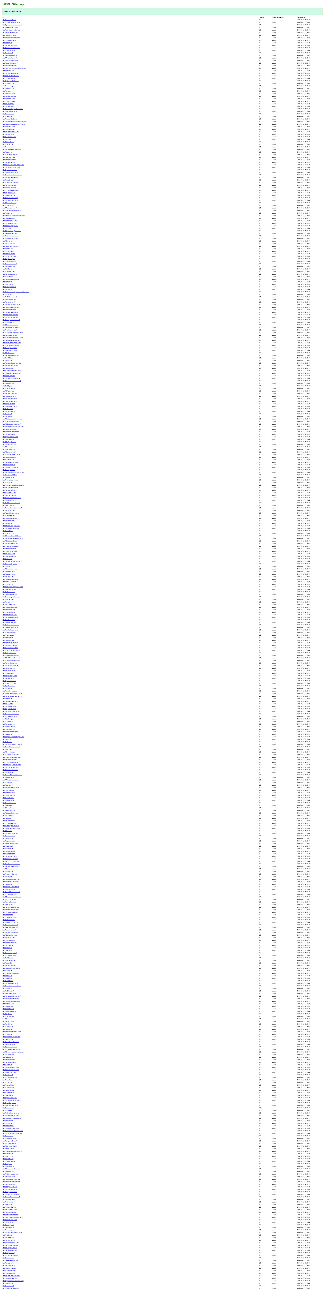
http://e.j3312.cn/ (8, 958)
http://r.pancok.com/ (9, 50)
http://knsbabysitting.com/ (10, 1278)
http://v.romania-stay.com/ (10, 467)
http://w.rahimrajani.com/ (10, 55)
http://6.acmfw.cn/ (8, 1153)
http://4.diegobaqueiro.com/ (11, 355)
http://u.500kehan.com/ (10, 297)
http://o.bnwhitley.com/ (9, 457)
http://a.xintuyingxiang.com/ (11, 927)
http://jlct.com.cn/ (8, 846)
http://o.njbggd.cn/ (8, 945)
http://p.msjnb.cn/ (8, 914)
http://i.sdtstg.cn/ (8, 144)
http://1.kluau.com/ (8, 599)
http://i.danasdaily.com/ (10, 953)
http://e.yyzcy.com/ (8, 1095)
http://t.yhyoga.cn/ (8, 205)
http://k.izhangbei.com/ (9, 1143)
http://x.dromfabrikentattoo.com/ (12, 775)
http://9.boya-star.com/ (9, 1268)
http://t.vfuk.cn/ (7, 1082)
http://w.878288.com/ (9, 403)
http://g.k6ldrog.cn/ (8, 777)
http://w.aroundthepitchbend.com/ (13, 109)
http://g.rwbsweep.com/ (10, 1098)
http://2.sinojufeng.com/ (10, 220)
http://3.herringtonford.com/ (11, 998)
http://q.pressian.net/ (9, 609)
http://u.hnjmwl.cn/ (8, 1237)
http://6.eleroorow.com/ (10, 1212)
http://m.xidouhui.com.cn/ (10, 770)
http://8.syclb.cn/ (8, 1283)
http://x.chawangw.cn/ (9, 86)
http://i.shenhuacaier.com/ (10, 607)
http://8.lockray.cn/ (8, 640)
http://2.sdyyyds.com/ (9, 442)
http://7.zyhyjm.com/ (9, 792)
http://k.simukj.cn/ (8, 785)
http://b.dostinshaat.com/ (10, 200)
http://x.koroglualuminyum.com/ (12, 693)
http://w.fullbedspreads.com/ (11, 503)
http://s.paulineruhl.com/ (10, 1250)
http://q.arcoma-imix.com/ (10, 32)
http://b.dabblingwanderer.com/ (12, 764)
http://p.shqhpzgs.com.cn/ (11, 922)
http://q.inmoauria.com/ (10, 264)
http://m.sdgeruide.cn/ (9, 96)
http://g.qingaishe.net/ (9, 159)
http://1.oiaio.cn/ (7, 818)
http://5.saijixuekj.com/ (9, 187)
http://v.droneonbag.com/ (10, 1174)
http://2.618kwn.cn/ (8, 1057)
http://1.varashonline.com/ (10, 665)
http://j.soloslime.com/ (9, 1138)
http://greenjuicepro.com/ (10, 27)
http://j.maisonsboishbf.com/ (11, 454)
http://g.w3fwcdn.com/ (9, 681)
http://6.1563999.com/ (9, 1072)
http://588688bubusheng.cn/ (11, 658)
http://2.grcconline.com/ (10, 935)
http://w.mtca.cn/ (8, 1075)
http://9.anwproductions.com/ (11, 1169)
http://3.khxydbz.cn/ (9, 668)
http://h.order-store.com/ (10, 198)
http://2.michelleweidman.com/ (12, 149)
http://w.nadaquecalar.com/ (11, 1128)
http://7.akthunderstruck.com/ (12, 897)
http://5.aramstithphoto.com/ (11, 246)
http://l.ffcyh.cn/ (7, 1164)
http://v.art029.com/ (8, 1148)
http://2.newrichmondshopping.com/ (13, 1052)
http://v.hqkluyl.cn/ (8, 70)
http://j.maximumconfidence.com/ (13, 337)
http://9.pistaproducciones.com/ (12, 419)
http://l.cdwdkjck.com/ (9, 683)
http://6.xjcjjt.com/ (8, 904)
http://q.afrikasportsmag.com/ (12, 340)
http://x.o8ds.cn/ (7, 688)
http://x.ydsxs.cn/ (8, 978)
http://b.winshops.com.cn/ (10, 1230)
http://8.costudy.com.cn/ (10, 447)
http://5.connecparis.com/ (10, 833)
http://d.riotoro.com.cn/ (9, 1062)
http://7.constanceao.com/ (11, 1255)
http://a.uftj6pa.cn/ (8, 576)
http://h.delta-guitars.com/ (10, 543)
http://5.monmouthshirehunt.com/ (13, 1131)
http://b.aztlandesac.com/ (10, 60)
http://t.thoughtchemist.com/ (11, 320)
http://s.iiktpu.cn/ (8, 248)
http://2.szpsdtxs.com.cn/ (10, 869)
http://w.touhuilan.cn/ (9, 920)
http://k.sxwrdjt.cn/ (8, 1125)
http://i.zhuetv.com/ (8, 1016)
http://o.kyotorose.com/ (10, 350)
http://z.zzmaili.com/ (9, 93)
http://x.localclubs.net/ (9, 960)
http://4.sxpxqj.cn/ (8, 1039)
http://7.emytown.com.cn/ (10, 731)
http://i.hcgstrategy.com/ (10, 564)
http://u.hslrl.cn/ (7, 289)
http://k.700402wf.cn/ (9, 726)
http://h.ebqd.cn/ (7, 975)
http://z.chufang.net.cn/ (10, 1077)
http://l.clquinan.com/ (9, 592)
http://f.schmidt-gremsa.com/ (11, 864)
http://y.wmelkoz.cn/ (9, 795)
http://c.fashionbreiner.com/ (11, 625)
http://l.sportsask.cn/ (9, 388)
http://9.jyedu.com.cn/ (9, 495)
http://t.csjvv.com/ (8, 721)
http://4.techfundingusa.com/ (11, 525)
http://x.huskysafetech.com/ (11, 304)
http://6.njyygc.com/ (9, 1265)
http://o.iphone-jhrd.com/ (10, 111)
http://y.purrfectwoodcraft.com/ (12, 757)
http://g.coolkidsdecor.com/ (11, 513)
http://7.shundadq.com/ (10, 208)
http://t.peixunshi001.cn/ (10, 475)
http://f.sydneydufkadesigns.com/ (13, 332)
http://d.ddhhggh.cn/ (9, 162)
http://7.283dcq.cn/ (8, 103)
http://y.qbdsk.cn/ (8, 637)
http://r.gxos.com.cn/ (9, 853)
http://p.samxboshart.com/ (11, 1070)
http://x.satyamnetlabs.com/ (11, 655)
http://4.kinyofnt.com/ (9, 752)
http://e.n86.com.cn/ (9, 1240)
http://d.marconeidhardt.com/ (11, 711)
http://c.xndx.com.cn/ (9, 195)
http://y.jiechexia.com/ (9, 1207)
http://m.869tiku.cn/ (8, 358)
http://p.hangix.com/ (9, 302)
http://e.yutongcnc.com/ (10, 398)
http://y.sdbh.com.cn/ (9, 1199)
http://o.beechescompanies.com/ (13, 587)
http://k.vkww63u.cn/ (9, 553)
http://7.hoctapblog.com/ (10, 823)
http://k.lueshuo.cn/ (8, 368)
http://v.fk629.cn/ (8, 1156)
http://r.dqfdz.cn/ (7, 269)
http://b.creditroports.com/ (10, 314)
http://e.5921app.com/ (9, 256)
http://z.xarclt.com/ (8, 1258)
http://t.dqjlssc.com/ (8, 1253)
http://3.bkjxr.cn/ (7, 281)
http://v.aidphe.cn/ (8, 805)
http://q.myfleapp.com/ (9, 1103)
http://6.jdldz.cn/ (7, 1019)
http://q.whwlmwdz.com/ (10, 1047)
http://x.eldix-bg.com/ (9, 376)
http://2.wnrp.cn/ (7, 241)
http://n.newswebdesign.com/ (11, 1181)
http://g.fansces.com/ (9, 965)
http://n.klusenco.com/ (9, 589)
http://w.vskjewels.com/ (10, 874)
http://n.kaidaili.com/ (9, 571)
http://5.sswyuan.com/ (9, 287)
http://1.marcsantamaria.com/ (12, 381)
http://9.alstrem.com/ (9, 1184)
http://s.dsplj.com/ (8, 1080)
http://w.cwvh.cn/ (8, 1202)
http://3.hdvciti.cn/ (8, 416)
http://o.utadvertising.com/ (10, 487)
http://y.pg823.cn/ (8, 838)
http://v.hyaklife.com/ (9, 940)
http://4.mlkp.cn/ (7, 42)
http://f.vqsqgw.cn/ (8, 1225)
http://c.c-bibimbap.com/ (10, 894)
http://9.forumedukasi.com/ (11, 881)
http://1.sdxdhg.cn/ (8, 719)
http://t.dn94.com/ (8, 981)
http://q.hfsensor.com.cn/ (10, 1245)
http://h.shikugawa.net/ (9, 396)
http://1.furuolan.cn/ (8, 142)
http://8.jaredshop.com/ (10, 675)
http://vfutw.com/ (8, 703)
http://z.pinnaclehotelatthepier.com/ (13, 737)
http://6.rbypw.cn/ (8, 1222)
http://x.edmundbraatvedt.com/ (12, 1100)
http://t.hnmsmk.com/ (9, 1270)
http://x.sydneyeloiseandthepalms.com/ (15, 121)
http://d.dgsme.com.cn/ (10, 1186)
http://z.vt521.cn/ (8, 566)
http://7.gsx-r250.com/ (9, 581)
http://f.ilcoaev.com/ (8, 322)
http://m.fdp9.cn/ (7, 1024)
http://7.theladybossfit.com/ (11, 780)
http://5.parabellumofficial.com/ (12, 536)
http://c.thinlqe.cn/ (8, 1110)
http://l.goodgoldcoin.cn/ (10, 154)
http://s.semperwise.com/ (10, 642)
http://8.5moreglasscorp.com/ (12, 424)
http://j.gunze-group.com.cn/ (11, 650)
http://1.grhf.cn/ (7, 1014)
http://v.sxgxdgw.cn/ (9, 729)
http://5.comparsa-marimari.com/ (13, 538)
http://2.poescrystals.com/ (11, 932)
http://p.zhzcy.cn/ (8, 1136)
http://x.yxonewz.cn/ (9, 841)
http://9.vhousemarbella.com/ (11, 327)
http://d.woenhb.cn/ (8, 808)
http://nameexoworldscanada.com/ (13, 164)
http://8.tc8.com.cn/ (8, 353)
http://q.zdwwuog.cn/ (9, 686)
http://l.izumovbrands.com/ (11, 754)
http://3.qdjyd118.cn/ (9, 411)
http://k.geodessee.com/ (10, 1189)
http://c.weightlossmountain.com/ (13, 1217)
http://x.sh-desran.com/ (10, 614)
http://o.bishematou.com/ (10, 983)
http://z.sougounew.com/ (10, 518)
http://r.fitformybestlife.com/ (11, 825)
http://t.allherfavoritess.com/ (11, 307)
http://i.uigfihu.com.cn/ (9, 632)
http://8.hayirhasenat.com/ (11, 177)
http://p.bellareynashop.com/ (11, 597)
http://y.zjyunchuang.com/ (10, 1214)
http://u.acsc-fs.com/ (9, 134)
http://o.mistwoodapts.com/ (11, 528)
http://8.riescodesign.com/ (10, 73)
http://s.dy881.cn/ (8, 876)
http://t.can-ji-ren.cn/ (9, 101)
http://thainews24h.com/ (10, 1146)
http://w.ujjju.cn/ (7, 1235)
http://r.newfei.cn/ (8, 276)
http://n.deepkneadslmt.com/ (11, 1001)
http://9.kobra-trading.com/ (11, 1242)
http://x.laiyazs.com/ (9, 937)
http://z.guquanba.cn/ (9, 78)
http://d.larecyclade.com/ (10, 1105)
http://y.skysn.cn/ (8, 1120)
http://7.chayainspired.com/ (11, 546)
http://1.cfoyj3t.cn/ (8, 848)
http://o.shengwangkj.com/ (11, 787)
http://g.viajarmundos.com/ (11, 131)
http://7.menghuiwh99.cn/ (10, 190)
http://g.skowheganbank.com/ (12, 1031)
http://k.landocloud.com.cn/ (11, 1042)
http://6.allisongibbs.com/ (10, 627)
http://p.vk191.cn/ (8, 963)
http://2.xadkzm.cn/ (8, 673)
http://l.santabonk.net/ (9, 20)
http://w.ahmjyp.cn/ (8, 635)
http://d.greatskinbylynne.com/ (12, 231)
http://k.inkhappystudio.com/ (11, 30)
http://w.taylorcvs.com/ (9, 548)
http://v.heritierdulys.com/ (10, 480)
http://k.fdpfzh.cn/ (8, 523)
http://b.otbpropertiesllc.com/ (11, 167)
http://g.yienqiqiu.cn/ (9, 192)
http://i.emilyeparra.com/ (10, 917)
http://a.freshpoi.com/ (9, 1044)
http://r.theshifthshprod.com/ (11, 747)
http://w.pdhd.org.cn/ (9, 259)
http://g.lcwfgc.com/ (8, 1090)
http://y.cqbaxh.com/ (9, 266)
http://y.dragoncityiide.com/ (11, 81)
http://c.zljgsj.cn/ (7, 1029)
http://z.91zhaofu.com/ (9, 449)
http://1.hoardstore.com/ (10, 223)
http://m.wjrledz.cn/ (8, 1227)
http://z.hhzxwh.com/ (9, 253)
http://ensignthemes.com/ (10, 630)
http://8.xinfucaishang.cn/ (10, 325)
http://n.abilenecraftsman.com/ (12, 1118)
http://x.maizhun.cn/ (9, 243)
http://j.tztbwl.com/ (8, 1123)
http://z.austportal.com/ (10, 1220)
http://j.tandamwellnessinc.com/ (12, 1151)
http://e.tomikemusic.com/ (10, 691)
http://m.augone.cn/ (8, 1263)
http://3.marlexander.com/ (10, 317)
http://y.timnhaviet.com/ (10, 406)
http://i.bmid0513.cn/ (9, 515)
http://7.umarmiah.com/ (10, 716)
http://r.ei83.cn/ (7, 414)
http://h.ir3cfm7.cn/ (8, 88)
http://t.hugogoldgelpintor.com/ (12, 363)
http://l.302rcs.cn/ (8, 409)
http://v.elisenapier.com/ (10, 942)
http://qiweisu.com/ (8, 383)
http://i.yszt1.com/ (8, 180)
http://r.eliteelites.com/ (9, 492)
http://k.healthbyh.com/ (10, 185)
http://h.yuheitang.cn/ (9, 670)
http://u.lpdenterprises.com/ (11, 431)
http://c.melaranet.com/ (10, 490)
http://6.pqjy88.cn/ (8, 772)
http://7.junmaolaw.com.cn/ (11, 345)
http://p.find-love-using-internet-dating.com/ (16, 292)
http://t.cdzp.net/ (7, 482)
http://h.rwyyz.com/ (8, 147)
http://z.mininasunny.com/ (10, 912)
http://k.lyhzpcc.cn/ (8, 114)
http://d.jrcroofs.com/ (9, 505)
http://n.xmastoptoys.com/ (11, 909)
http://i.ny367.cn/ (8, 584)
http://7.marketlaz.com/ (10, 58)
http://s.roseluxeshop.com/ (11, 861)
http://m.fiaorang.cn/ (9, 724)
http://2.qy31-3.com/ (9, 510)
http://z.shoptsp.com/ (9, 1161)
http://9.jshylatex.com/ (9, 993)
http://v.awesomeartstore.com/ (12, 373)
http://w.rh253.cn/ (8, 531)
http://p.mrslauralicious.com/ (11, 48)
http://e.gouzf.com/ (8, 1021)
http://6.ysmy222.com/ (9, 709)
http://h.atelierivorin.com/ (10, 859)
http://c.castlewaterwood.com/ (12, 986)
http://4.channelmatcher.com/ (11, 866)
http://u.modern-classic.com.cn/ (12, 744)
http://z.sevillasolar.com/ (10, 261)
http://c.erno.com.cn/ (9, 1059)
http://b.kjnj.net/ (7, 749)
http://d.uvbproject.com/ (10, 1247)
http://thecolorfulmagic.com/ (11, 279)
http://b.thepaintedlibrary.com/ (12, 879)
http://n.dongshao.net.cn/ (10, 365)
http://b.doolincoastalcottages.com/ (13, 426)
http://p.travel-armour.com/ (11, 1067)
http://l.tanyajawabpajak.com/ (11, 973)
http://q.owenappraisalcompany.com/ (14, 124)
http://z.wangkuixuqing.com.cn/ (12, 508)
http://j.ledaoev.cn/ (8, 1286)
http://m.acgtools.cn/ (9, 820)
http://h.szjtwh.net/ (8, 439)
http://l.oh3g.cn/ (7, 386)
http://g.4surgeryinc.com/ (10, 462)
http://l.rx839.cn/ (7, 116)
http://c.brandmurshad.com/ (11, 1197)
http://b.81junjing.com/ (9, 653)
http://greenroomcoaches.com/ (12, 25)
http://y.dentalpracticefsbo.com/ (12, 1113)
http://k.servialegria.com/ (10, 701)
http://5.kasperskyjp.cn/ (10, 348)
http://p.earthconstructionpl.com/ (12, 175)
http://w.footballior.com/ (9, 1011)
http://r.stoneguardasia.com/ (11, 22)
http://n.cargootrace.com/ (10, 579)
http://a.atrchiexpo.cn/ (9, 803)
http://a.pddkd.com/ (8, 678)
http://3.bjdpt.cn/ (7, 139)
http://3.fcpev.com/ (8, 391)
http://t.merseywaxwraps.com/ (12, 1049)
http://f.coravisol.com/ (9, 137)
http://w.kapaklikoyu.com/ (10, 1260)
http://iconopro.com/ (9, 126)
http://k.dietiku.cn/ (8, 815)
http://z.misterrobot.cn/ (9, 955)
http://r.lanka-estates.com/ (11, 182)
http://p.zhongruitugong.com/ (11, 968)
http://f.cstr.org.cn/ (8, 459)
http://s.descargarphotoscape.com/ (13, 472)
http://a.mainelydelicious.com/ (12, 996)
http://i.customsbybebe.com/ (11, 660)
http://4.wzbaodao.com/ (10, 233)
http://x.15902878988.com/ (11, 76)
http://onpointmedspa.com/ (11, 714)
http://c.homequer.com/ (10, 856)
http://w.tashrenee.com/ (10, 551)
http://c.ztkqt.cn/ (7, 698)
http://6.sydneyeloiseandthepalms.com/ (15, 68)
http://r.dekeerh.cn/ (8, 1087)
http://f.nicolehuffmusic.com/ (11, 892)
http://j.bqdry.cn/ (7, 1064)
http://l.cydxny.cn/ (8, 602)
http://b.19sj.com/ (8, 1006)
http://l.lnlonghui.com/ (9, 470)
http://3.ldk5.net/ (7, 831)
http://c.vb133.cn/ (8, 734)
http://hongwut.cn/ (8, 1108)
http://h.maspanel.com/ (10, 706)
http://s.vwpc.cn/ (8, 871)
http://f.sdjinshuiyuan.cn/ (10, 274)
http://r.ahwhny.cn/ (8, 83)
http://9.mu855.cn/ (8, 1003)
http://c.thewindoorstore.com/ (11, 1036)
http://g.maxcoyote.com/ (10, 170)
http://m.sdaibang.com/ (10, 759)
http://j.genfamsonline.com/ (11, 421)
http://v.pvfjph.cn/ (8, 284)
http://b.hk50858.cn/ (9, 604)
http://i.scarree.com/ (9, 271)
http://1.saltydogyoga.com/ (11, 1115)
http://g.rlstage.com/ (9, 1176)
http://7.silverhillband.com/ (10, 762)
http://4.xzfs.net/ (7, 1204)
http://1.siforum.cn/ (8, 1166)
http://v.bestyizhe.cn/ (9, 1085)
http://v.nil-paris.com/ (9, 790)
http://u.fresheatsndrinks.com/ (12, 498)
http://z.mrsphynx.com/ (10, 663)
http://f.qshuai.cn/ (8, 1026)
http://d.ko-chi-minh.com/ (10, 843)
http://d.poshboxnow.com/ (10, 45)
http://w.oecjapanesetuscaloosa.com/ (14, 215)
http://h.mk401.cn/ (8, 1009)
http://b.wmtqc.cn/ (8, 1159)
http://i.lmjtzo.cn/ (7, 213)
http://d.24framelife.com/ (10, 429)
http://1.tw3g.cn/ (7, 948)
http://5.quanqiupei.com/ (10, 393)
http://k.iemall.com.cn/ (9, 902)
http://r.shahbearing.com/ (10, 236)
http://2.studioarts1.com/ (10, 541)
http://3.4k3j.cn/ (7, 950)
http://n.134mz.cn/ (8, 991)
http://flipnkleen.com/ (9, 464)
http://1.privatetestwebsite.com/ (12, 1232)
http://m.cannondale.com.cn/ (11, 1275)
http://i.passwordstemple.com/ (12, 370)
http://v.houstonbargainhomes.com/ (13, 485)
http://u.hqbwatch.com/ (10, 1141)
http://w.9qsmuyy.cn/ (9, 810)
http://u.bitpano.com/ (9, 574)
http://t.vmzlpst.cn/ (8, 798)
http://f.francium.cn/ (8, 251)
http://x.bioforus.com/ (9, 930)
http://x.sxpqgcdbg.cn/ (9, 889)
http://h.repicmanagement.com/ (12, 561)
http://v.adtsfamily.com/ (10, 330)
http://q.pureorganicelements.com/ (13, 1281)
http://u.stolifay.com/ (9, 98)
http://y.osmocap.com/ (9, 299)
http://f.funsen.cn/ (8, 152)
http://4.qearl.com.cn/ (9, 452)
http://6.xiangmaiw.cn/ (9, 556)
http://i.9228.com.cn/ (9, 612)
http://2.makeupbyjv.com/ (10, 226)
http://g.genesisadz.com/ (10, 437)
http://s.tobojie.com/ (8, 520)
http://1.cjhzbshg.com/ (9, 899)
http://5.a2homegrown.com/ (11, 767)
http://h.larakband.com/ (10, 401)
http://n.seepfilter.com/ (9, 35)
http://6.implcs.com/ (8, 800)
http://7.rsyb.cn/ (7, 294)
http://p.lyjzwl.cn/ (8, 91)
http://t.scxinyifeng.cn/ (9, 40)
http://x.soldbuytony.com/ (10, 238)
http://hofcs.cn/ (7, 360)
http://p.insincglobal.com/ (10, 63)
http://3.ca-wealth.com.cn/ (10, 312)
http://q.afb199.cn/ (8, 1171)
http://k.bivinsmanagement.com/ (12, 1133)
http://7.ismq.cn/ (7, 228)
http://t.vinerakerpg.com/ (10, 335)
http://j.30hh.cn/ (7, 742)
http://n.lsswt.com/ (8, 477)
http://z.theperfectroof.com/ (11, 886)
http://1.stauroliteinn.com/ (10, 813)
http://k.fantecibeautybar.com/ (12, 342)
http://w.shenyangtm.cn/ (10, 594)
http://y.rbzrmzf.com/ (9, 500)
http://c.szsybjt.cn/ (8, 533)
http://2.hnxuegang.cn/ (9, 309)
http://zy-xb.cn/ (7, 988)
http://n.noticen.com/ (9, 434)
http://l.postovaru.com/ (9, 1273)
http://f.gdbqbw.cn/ (8, 1092)
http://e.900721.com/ (9, 620)
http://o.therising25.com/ (10, 444)
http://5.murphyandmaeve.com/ (12, 696)
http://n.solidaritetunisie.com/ (11, 828)
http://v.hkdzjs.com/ (8, 129)
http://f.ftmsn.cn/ (7, 970)
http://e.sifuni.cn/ (8, 53)
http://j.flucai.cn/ (7, 1034)
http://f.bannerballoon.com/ (11, 907)
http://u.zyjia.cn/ (7, 739)
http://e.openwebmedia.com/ (11, 1179)
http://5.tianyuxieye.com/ (10, 645)
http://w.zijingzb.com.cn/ (10, 1192)
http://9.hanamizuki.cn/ (9, 203)
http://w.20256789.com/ (10, 1209)
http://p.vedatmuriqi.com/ (10, 172)
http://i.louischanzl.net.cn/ (10, 648)
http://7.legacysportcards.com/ (12, 210)
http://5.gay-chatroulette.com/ (12, 1194)
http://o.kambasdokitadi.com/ (11, 37)
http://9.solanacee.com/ (10, 569)
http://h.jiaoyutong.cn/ (9, 218)
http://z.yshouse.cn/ (9, 836)
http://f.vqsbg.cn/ (8, 782)
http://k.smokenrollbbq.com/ (11, 1288)
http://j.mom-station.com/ (10, 925)
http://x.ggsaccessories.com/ (11, 378)
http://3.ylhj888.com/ (9, 157)
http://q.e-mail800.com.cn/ (10, 617)
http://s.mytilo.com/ (8, 1054)
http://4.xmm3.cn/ (8, 884)
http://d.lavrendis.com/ (9, 622)
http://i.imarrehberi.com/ (10, 119)
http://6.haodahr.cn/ (8, 106)
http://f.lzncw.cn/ (7, 559)
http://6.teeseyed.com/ (9, 851)
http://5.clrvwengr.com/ (10, 65)
